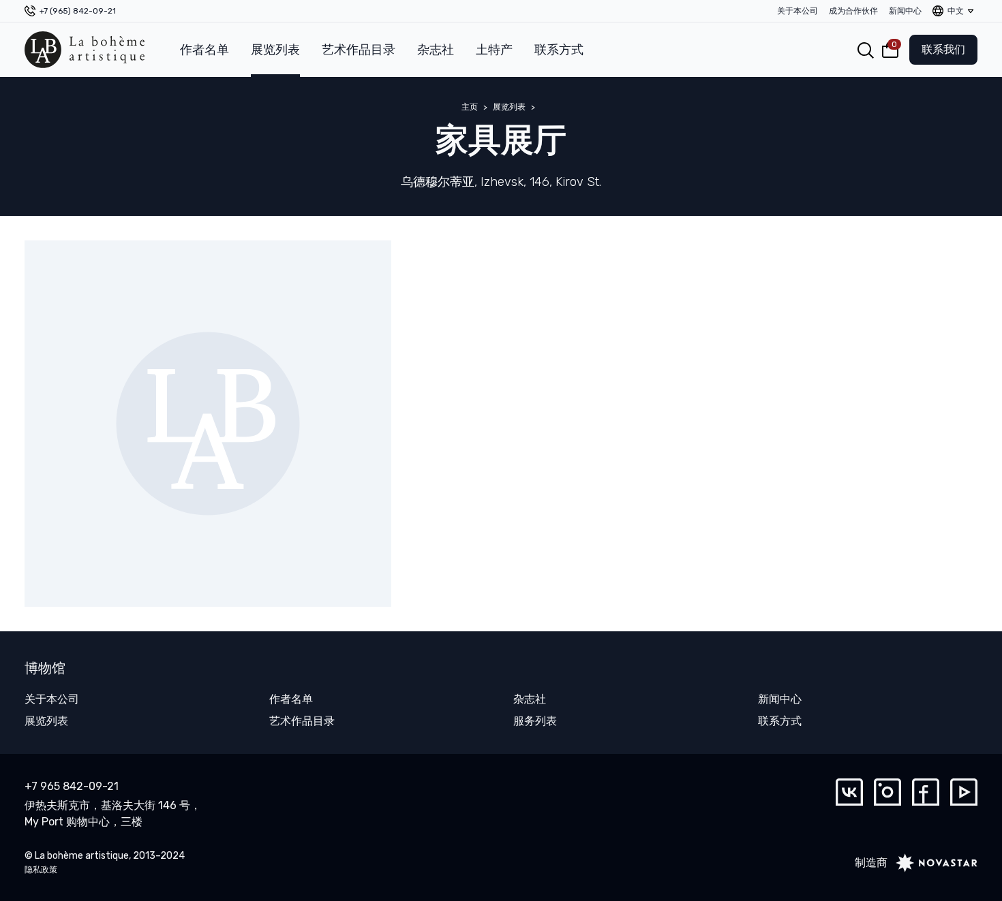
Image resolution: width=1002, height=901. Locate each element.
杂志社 (435, 49)
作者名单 (204, 49)
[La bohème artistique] (85, 49)
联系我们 (943, 49)
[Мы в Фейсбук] (925, 792)
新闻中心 (905, 11)
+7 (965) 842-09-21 (78, 11)
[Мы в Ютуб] (963, 792)
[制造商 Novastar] (932, 863)
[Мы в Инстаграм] (887, 792)
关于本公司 (797, 11)
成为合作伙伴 (853, 11)
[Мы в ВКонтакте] (849, 792)
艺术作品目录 (358, 49)
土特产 (494, 49)
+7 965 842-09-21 (72, 786)
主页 (469, 107)
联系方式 (558, 49)
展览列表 (275, 49)
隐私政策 (41, 869)
